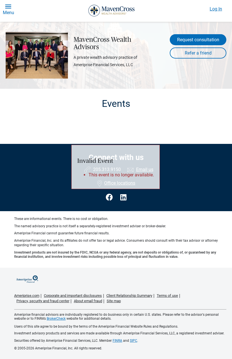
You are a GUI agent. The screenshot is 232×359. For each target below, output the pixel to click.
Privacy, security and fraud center (42, 301)
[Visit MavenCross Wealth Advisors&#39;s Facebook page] (110, 197)
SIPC (133, 341)
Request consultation (198, 39)
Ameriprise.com (26, 295)
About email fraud (88, 301)
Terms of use (167, 295)
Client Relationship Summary (129, 295)
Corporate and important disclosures (73, 295)
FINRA (117, 341)
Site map (114, 301)
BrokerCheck (56, 319)
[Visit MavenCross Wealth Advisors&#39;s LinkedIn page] (123, 197)
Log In (216, 9)
